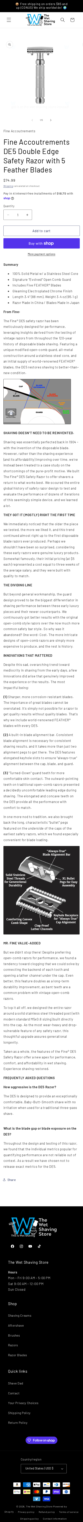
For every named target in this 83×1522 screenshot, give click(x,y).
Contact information (55, 1518)
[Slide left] (32, 120)
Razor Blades (17, 1355)
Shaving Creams (19, 1315)
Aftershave (16, 1325)
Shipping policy (29, 1518)
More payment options (41, 254)
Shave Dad (15, 1383)
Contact (14, 1393)
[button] (9, 20)
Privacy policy (26, 1511)
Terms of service (68, 1511)
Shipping (8, 186)
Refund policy (47, 1511)
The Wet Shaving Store (39, 1506)
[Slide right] (50, 120)
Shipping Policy (19, 1413)
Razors (13, 1345)
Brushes (14, 1335)
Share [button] (11, 1180)
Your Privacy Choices (23, 1403)
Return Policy (18, 1422)
